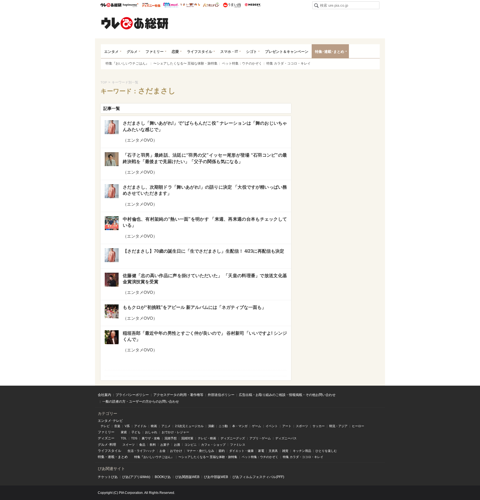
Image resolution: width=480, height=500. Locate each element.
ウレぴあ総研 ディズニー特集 (151, 5)
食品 (142, 444)
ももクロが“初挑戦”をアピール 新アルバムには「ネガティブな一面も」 (194, 307)
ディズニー (106, 438)
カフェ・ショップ (213, 444)
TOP (104, 82)
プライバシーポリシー (132, 395)
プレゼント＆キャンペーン (286, 52)
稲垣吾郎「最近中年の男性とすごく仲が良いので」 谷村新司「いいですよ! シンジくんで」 (205, 336)
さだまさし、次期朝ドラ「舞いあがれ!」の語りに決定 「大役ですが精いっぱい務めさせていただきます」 (205, 190)
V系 (127, 426)
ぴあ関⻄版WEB (187, 477)
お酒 (177, 444)
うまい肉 (231, 5)
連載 (111, 457)
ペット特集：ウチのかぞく (242, 63)
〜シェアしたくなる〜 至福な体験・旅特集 (185, 63)
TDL (124, 438)
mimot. (171, 5)
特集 (101, 457)
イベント (272, 426)
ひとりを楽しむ (326, 450)
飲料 (153, 444)
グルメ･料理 (107, 445)
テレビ (105, 426)
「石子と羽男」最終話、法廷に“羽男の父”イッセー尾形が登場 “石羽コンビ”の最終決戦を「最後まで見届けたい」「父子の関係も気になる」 (205, 158)
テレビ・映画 (207, 438)
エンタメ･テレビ (110, 421)
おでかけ (176, 450)
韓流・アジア (338, 426)
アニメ (166, 426)
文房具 (273, 450)
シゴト (251, 52)
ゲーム (256, 426)
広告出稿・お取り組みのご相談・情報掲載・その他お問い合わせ (287, 395)
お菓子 (164, 444)
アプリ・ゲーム (260, 438)
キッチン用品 (302, 450)
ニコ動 (223, 426)
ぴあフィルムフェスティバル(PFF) (258, 477)
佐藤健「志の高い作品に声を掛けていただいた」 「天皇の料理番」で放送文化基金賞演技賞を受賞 (205, 278)
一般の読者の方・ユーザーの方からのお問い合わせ (140, 401)
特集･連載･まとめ (329, 52)
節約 (222, 450)
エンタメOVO (140, 140)
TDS (134, 438)
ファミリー (155, 52)
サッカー (318, 426)
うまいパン (211, 5)
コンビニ (190, 444)
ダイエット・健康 (241, 450)
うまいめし (190, 5)
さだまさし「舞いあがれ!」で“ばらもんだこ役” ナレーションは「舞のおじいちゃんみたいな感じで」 (205, 126)
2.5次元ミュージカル (189, 426)
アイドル (140, 426)
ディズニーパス (286, 438)
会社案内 (104, 395)
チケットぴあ (108, 477)
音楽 (117, 426)
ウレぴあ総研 (111, 5)
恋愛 (175, 52)
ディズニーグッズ (233, 438)
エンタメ (111, 52)
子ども (136, 432)
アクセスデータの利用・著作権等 (178, 395)
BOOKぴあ (163, 477)
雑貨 (285, 450)
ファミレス (237, 444)
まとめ (123, 457)
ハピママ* (130, 5)
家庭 (124, 432)
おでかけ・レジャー (175, 432)
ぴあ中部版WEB (216, 477)
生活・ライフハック (141, 450)
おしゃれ (151, 432)
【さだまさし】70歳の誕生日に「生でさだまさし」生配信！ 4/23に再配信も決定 (203, 251)
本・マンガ (240, 426)
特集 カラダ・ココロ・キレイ (288, 63)
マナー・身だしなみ (200, 450)
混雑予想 (170, 438)
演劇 (211, 426)
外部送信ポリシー (221, 395)
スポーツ (302, 426)
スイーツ (128, 444)
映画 (154, 426)
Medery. (252, 5)
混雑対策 (187, 438)
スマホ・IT (229, 52)
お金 (162, 450)
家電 (261, 450)
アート (286, 426)
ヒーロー (358, 426)
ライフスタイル (199, 52)
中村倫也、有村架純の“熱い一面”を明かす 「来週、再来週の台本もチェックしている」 (205, 222)
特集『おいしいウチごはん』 (127, 63)
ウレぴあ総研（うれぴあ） (134, 23)
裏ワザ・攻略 (151, 438)
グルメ (132, 52)
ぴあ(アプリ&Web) (136, 477)
